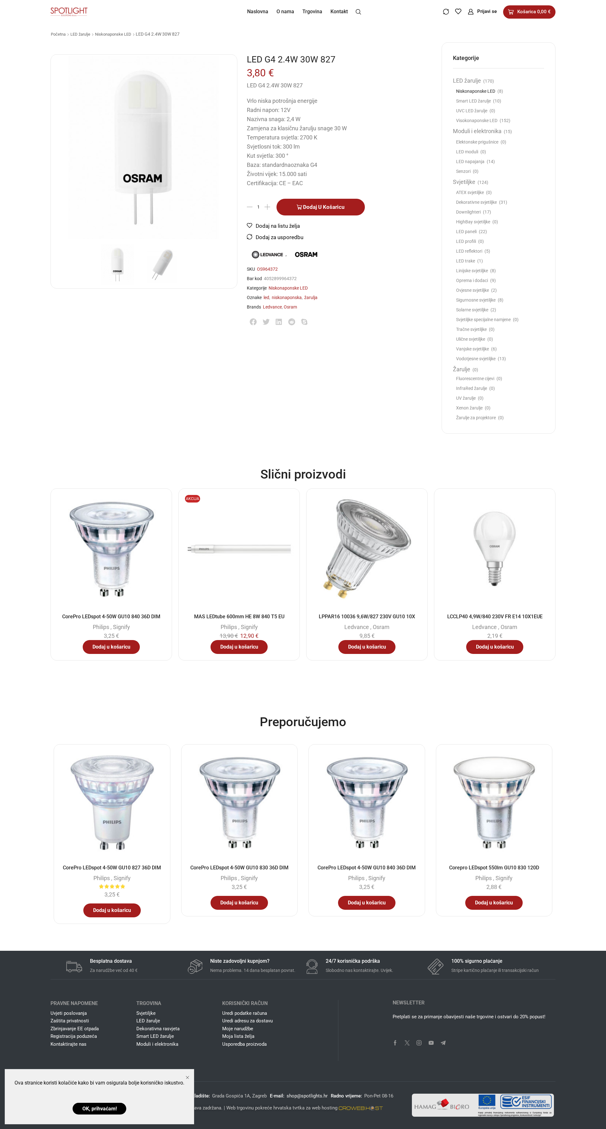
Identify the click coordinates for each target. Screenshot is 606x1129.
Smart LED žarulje (473, 100)
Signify (121, 627)
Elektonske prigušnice (477, 141)
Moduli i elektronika (477, 131)
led (266, 297)
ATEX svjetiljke (470, 192)
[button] (358, 11)
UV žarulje (466, 398)
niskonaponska (287, 297)
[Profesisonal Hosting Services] (361, 1108)
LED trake (465, 260)
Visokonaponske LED (476, 120)
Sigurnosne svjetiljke (476, 300)
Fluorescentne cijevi (475, 378)
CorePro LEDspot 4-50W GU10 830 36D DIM (239, 868)
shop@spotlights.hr (307, 1096)
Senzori (463, 171)
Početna (58, 34)
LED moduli (467, 151)
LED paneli (466, 231)
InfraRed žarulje (471, 388)
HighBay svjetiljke (473, 221)
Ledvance (272, 306)
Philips (101, 627)
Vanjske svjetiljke (472, 348)
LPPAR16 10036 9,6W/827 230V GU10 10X (367, 617)
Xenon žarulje (469, 407)
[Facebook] (395, 1042)
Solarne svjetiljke (472, 309)
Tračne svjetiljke (471, 329)
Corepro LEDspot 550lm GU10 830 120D (494, 868)
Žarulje (461, 369)
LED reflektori (469, 251)
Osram (290, 306)
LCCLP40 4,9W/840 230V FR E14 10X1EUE (495, 617)
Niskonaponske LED (113, 34)
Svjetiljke (464, 182)
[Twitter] (407, 1042)
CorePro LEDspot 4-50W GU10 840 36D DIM (111, 617)
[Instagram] (419, 1042)
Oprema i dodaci (472, 280)
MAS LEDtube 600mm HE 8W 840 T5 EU (239, 617)
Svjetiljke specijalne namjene (483, 319)
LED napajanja (470, 161)
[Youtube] (431, 1042)
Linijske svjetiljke (472, 270)
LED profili (466, 241)
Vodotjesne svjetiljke (476, 358)
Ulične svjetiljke (470, 339)
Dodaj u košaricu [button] (111, 647)
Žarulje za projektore (476, 417)
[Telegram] (443, 1042)
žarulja (311, 297)
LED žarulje (80, 34)
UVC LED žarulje (471, 110)
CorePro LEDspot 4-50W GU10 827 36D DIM (112, 868)
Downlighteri (468, 212)
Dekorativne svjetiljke (476, 202)
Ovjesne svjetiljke (472, 290)
